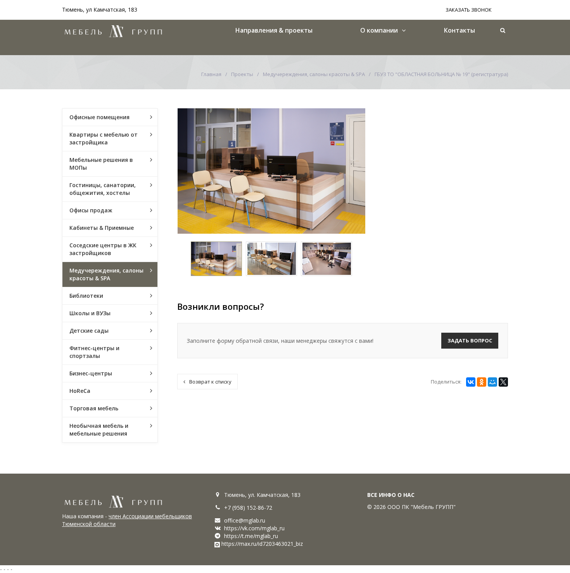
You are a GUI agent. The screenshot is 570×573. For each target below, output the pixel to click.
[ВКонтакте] (470, 382)
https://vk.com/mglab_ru (254, 528)
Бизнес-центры (90, 373)
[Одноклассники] (481, 382)
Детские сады (89, 330)
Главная (211, 74)
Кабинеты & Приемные (101, 227)
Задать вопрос (469, 340)
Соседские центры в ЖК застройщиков (102, 249)
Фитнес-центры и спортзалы (94, 351)
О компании (379, 30)
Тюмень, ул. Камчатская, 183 (262, 494)
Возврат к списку (210, 381)
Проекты (242, 74)
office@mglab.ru (244, 520)
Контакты (459, 30)
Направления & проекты (274, 30)
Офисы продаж (90, 210)
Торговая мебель (93, 408)
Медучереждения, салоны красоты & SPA (314, 74)
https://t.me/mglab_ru (251, 536)
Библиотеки (86, 295)
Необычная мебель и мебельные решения (98, 429)
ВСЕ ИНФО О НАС (391, 494)
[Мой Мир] (492, 382)
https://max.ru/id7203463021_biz (262, 543)
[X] (503, 382)
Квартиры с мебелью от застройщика (103, 138)
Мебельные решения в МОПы (101, 163)
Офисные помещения (99, 117)
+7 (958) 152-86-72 (248, 507)
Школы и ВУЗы (90, 313)
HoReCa (79, 390)
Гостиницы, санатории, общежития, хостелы (102, 188)
